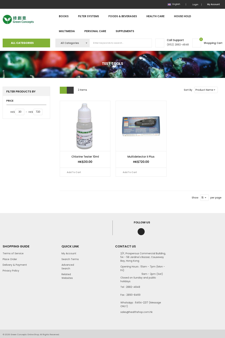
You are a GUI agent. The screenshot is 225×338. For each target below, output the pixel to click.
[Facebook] (141, 231)
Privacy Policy (11, 270)
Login (195, 4)
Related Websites (67, 276)
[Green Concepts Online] (18, 19)
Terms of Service (13, 253)
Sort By (188, 90)
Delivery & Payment (15, 265)
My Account (69, 253)
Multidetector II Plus (141, 156)
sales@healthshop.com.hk (136, 312)
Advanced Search (68, 266)
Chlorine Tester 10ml (85, 156)
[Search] (146, 43)
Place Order (10, 259)
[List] (70, 90)
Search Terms (70, 259)
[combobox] (121, 43)
